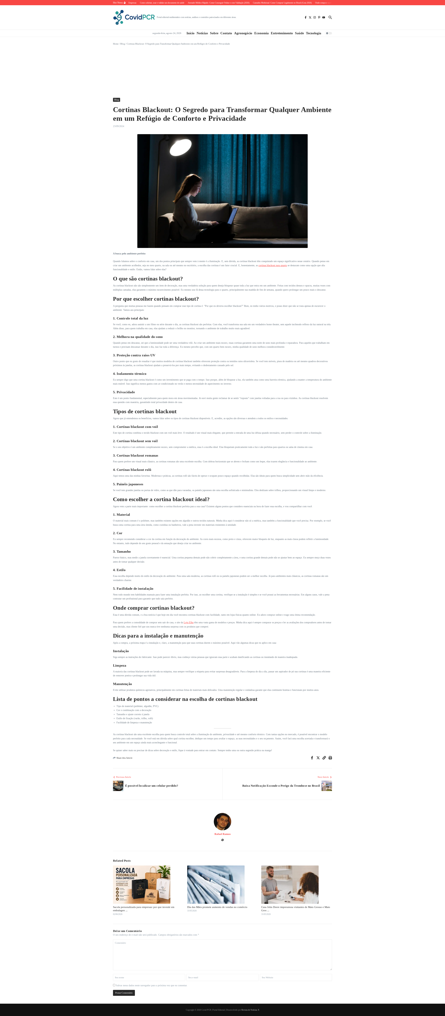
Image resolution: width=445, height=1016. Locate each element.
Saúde (299, 33)
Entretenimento (282, 33)
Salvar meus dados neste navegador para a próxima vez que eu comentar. (151, 985)
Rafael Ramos (223, 834)
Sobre (214, 33)
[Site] (222, 840)
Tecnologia (313, 33)
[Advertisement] (222, 71)
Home (116, 43)
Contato (226, 33)
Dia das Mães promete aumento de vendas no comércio (217, 907)
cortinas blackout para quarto (272, 265)
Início (191, 33)
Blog (122, 43)
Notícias (202, 33)
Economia (261, 33)
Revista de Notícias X (250, 1010)
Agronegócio (243, 33)
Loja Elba (188, 622)
